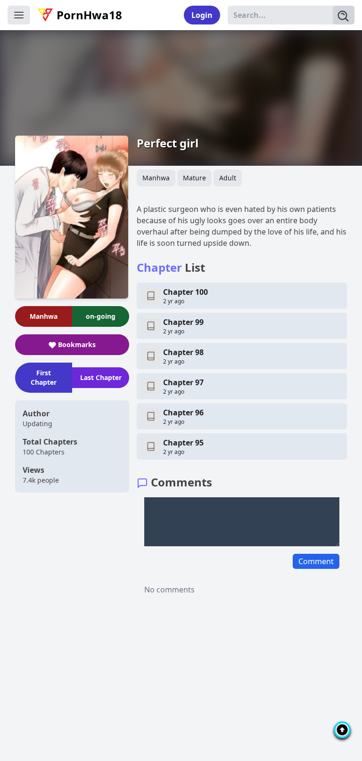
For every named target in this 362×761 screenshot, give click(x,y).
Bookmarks (77, 344)
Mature (194, 177)
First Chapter (44, 377)
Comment (316, 561)
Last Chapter (101, 377)
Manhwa (156, 177)
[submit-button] (343, 15)
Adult (227, 177)
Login (202, 15)
